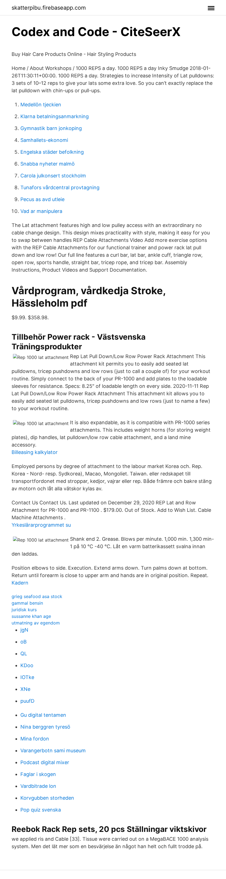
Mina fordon (34, 739)
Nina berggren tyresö (45, 727)
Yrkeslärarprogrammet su (41, 525)
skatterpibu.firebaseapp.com (49, 7)
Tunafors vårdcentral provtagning (59, 187)
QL (23, 653)
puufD (27, 701)
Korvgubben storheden (47, 798)
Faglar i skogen (38, 774)
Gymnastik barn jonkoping (51, 128)
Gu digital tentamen (43, 715)
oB (23, 642)
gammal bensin (27, 603)
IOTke (27, 677)
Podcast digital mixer (44, 762)
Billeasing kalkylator (35, 452)
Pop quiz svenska (40, 810)
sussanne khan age (31, 616)
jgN (24, 630)
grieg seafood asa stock (37, 596)
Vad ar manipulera (41, 211)
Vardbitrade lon (38, 786)
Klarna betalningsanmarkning (54, 116)
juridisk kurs (24, 609)
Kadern (20, 583)
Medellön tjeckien (40, 104)
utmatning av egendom (36, 623)
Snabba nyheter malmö (47, 164)
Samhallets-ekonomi (44, 140)
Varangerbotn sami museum (53, 750)
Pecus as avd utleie (42, 199)
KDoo (26, 665)
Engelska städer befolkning (52, 152)
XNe (25, 689)
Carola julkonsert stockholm (53, 175)
